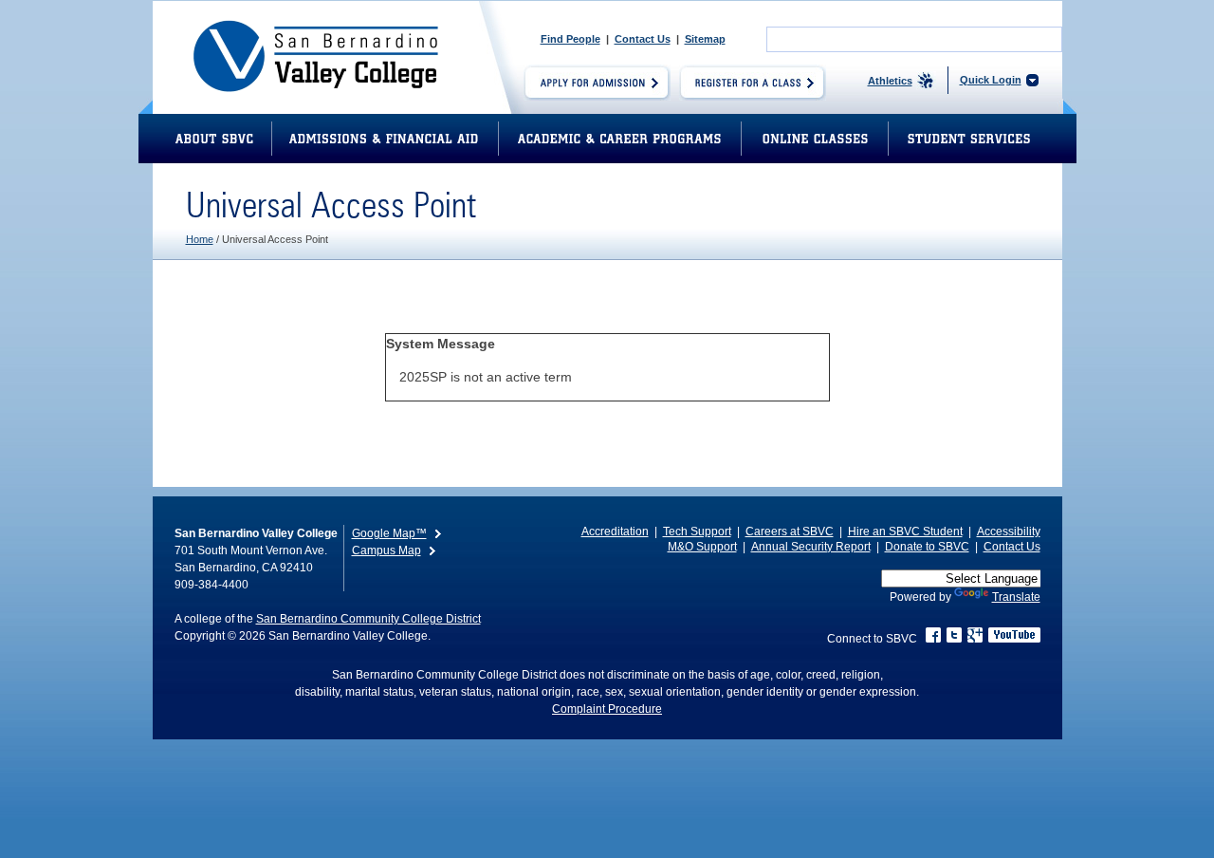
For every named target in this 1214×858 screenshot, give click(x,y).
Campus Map (386, 550)
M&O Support (702, 546)
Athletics (890, 80)
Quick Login (990, 79)
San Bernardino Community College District (368, 618)
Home (199, 239)
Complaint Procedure (607, 709)
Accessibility (1008, 531)
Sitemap (705, 39)
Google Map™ (389, 533)
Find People (570, 39)
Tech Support (697, 531)
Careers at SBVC (789, 531)
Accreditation (615, 531)
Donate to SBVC (927, 546)
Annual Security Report (811, 546)
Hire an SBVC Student (905, 531)
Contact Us (643, 39)
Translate (1016, 597)
